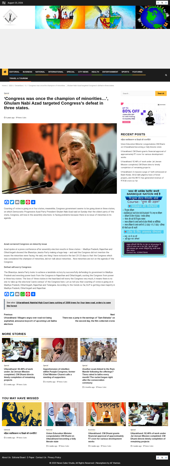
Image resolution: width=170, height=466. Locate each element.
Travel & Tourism (18, 78)
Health (95, 72)
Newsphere (101, 463)
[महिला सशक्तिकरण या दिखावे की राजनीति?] (22, 414)
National (40, 72)
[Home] (5, 72)
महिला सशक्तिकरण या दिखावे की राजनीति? (136, 139)
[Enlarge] (163, 192)
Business (27, 72)
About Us (6, 457)
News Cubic (22, 118)
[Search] (166, 75)
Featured (137, 72)
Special (71, 72)
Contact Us (41, 457)
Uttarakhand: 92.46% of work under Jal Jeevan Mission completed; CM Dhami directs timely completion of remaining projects (19, 374)
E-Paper (30, 457)
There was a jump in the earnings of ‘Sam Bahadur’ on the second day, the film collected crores (88, 317)
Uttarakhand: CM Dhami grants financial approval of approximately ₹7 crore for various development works (143, 154)
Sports (125, 72)
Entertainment (110, 72)
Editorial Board (19, 457)
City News (83, 72)
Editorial (14, 72)
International (55, 72)
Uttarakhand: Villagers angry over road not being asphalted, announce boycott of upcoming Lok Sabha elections (30, 319)
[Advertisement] (85, 48)
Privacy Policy (54, 457)
